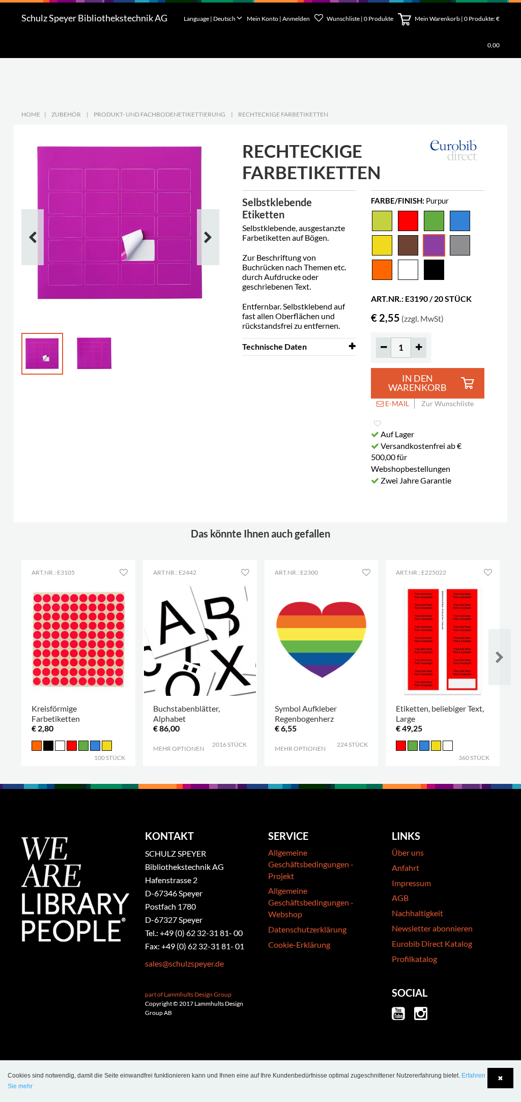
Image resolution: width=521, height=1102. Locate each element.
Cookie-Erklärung (299, 944)
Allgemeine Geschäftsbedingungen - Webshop (311, 902)
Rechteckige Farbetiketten (283, 114)
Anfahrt (405, 867)
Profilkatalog (414, 959)
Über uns (408, 852)
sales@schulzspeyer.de (184, 963)
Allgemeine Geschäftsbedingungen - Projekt (311, 864)
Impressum (411, 883)
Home (30, 114)
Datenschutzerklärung (307, 929)
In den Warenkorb (417, 383)
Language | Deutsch (210, 18)
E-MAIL (396, 403)
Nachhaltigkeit (417, 913)
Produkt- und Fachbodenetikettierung (159, 114)
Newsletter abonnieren (432, 928)
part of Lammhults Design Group (188, 994)
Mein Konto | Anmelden (279, 18)
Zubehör (66, 114)
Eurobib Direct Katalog (432, 943)
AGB (400, 897)
